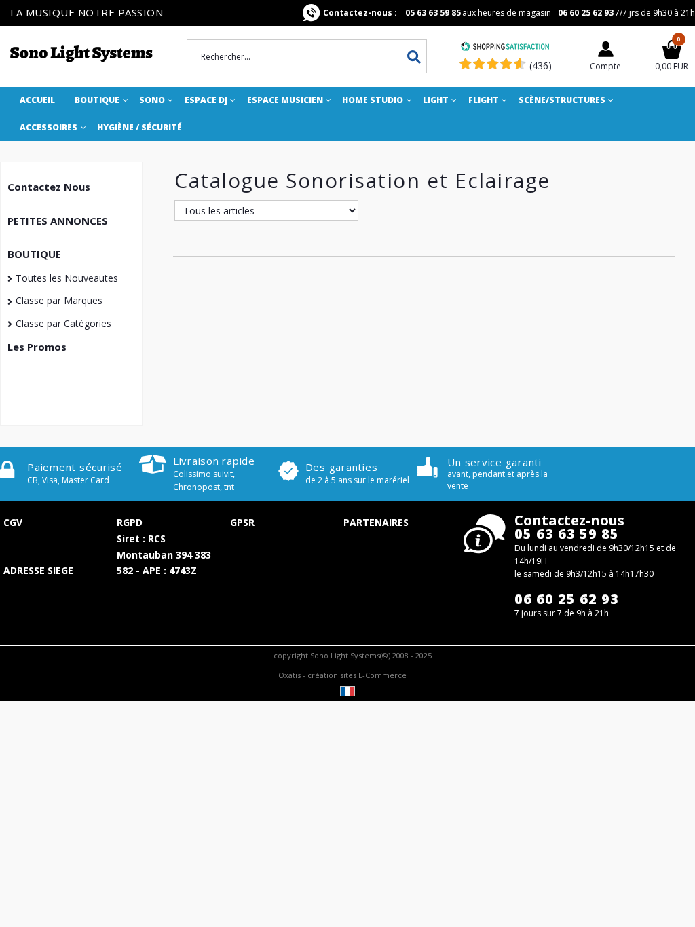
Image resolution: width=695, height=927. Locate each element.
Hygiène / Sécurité (139, 127)
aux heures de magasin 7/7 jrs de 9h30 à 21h (509, 12)
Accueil (37, 100)
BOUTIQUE (34, 254)
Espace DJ (206, 100)
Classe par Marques (59, 300)
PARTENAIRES (376, 522)
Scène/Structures (562, 100)
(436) (540, 65)
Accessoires (48, 127)
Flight (483, 100)
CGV (12, 522)
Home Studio (372, 100)
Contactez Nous (48, 186)
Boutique (97, 100)
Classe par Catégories (63, 323)
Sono (152, 100)
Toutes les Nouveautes (67, 277)
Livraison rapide (214, 461)
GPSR (242, 522)
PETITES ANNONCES (57, 220)
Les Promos (37, 347)
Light (436, 100)
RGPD (130, 522)
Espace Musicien (285, 100)
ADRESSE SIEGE (38, 570)
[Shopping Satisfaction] (505, 47)
